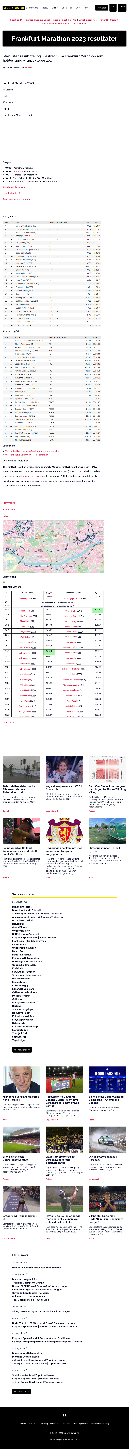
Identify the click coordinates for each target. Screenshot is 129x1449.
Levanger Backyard (23, 989)
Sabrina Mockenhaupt (71, 669)
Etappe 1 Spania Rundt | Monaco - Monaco (35, 1378)
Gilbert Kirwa (25, 664)
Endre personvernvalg (100, 1424)
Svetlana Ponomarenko (71, 680)
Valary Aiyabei (71, 611)
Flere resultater (10, 722)
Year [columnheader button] (7, 593)
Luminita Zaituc (71, 695)
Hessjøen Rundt (21, 978)
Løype (6, 515)
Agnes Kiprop (71, 664)
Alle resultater (79, 23)
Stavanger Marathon (23, 971)
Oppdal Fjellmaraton (24, 965)
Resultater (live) (11, 192)
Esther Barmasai (71, 711)
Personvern (54, 1424)
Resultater (101, 8)
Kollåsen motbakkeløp (25, 1026)
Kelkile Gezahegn (25, 616)
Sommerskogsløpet (23, 1009)
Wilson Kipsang (25, 653)
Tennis (86, 8)
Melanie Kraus (71, 674)
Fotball (45, 8)
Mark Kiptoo (25, 637)
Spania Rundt (60, 20)
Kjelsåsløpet (19, 982)
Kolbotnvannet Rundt (24, 1016)
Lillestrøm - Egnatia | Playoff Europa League (37, 1289)
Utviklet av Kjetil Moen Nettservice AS (64, 1439)
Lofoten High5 (20, 985)
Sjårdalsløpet (20, 1030)
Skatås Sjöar (19, 1036)
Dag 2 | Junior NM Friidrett (26, 910)
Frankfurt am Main (30, 476)
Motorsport (94, 1179)
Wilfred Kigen (25, 674)
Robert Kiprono (25, 669)
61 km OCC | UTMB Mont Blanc (29, 1296)
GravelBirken (19, 927)
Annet (48, 878)
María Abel (71, 701)
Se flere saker (20, 1391)
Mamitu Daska (71, 626)
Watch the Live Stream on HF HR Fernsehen (26, 454)
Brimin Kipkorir (25, 598)
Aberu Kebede (71, 637)
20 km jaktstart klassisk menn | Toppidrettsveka (38, 1360)
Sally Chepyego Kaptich (71, 598)
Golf (78, 8)
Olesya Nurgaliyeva (71, 690)
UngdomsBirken (21, 930)
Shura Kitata (25, 621)
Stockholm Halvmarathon (26, 975)
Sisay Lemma (25, 632)
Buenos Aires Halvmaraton (27, 1353)
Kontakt (32, 1424)
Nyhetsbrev (83, 1424)
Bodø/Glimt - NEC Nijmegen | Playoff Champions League (44, 1323)
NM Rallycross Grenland (25, 934)
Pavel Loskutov (25, 706)
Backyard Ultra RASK (23, 1002)
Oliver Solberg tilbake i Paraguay (30, 1293)
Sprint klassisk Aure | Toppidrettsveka (33, 1375)
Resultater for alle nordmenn (17, 199)
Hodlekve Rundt (21, 1012)
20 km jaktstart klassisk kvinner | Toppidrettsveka (39, 1363)
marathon (78, 471)
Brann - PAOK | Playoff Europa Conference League (40, 1286)
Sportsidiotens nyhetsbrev (55, 23)
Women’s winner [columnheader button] (73, 593)
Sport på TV (16, 20)
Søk (113, 6)
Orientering (67, 8)
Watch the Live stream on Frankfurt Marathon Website (32, 451)
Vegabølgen (19, 1040)
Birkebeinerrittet (87, 20)
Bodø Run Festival (22, 954)
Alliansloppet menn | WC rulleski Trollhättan (37, 913)
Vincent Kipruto (25, 642)
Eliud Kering (25, 701)
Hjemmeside (9, 502)
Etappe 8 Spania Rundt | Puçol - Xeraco (34, 937)
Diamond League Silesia (25, 1356)
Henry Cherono (25, 711)
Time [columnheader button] (49, 593)
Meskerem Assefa (71, 616)
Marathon (18, 171)
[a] (51, 592)
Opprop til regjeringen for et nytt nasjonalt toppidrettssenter (47, 1341)
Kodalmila (18, 968)
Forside (23, 1424)
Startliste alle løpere (14, 187)
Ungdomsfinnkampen (24, 947)
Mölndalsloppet (21, 995)
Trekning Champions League (28, 1282)
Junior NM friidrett (109, 20)
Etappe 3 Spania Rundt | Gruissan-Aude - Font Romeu (41, 1338)
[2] (73, 605)
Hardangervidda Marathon (27, 961)
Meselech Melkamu (71, 647)
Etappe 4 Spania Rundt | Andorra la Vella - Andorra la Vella (44, 1326)
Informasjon (9, 509)
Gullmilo (17, 999)
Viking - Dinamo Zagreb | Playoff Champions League (41, 1311)
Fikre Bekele (25, 611)
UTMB (73, 20)
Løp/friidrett (32, 8)
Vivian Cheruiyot (71, 621)
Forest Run (18, 951)
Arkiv (74, 1424)
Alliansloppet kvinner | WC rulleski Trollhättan (38, 917)
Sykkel (55, 8)
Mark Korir (25, 627)
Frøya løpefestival (22, 1019)
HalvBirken (18, 924)
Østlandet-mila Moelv (24, 992)
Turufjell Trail (20, 1033)
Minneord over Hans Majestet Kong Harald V (36, 1267)
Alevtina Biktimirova (71, 685)
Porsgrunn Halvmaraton (25, 958)
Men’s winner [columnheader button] (27, 593)
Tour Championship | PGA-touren (30, 1299)
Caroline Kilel (71, 642)
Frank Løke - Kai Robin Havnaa (29, 941)
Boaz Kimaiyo (25, 690)
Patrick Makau (25, 648)
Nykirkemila (18, 1023)
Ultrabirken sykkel (22, 920)
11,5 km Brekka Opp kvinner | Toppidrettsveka (37, 1382)
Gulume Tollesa (71, 632)
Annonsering (42, 1424)
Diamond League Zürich (38, 20)
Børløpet (17, 1006)
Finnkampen (19, 944)
